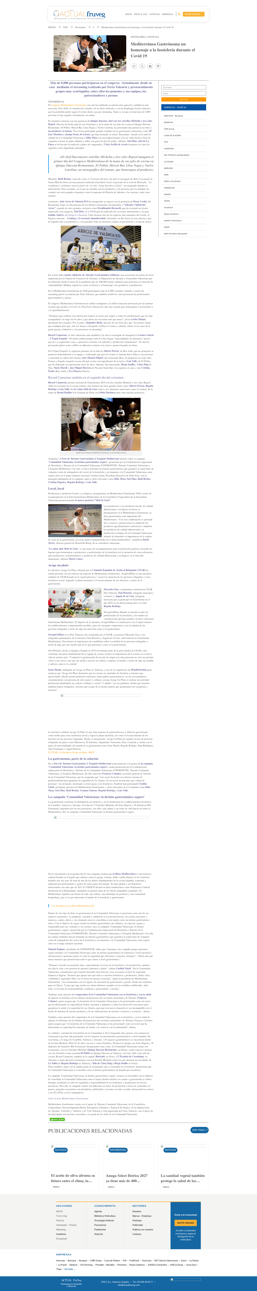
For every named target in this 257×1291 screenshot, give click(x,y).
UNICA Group (176, 1265)
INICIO (128, 14)
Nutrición (98, 1234)
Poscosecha (100, 1225)
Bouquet (83, 1260)
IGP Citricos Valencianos (166, 1260)
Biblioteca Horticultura (104, 1216)
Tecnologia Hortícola (104, 1220)
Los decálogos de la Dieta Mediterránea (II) (73, 905)
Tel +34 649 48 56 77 (143, 1282)
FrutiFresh (134, 1260)
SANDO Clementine (157, 1265)
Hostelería (138, 36)
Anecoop (60, 1260)
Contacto (137, 1234)
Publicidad (138, 1225)
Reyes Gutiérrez (137, 1265)
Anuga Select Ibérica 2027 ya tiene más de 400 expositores (127, 1178)
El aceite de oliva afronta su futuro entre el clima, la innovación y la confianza (73, 1178)
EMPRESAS (167, 14)
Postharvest (100, 1229)
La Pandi (62, 1265)
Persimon (121, 1265)
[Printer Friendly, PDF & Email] (57, 1119)
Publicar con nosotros (143, 1229)
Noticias (155, 14)
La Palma (194, 1260)
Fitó (124, 1260)
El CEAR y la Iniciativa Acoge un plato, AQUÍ (71, 752)
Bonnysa (72, 1260)
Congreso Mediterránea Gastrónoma (68, 104)
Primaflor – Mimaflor (104, 1265)
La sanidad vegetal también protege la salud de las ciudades (183, 1178)
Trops (59, 1269)
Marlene (73, 1265)
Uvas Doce (191, 1265)
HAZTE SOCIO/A (185, 1223)
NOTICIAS (153, 36)
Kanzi (183, 1260)
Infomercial (118, 1150)
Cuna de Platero (112, 1260)
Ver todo (198, 1130)
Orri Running (86, 1265)
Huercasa (146, 1260)
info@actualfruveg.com (129, 1285)
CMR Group (95, 1260)
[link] (134, 66)
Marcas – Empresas (142, 1216)
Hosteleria (61, 1234)
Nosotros (137, 1211)
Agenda (98, 1211)
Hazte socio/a (193, 14)
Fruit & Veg (141, 14)
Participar (137, 1220)
